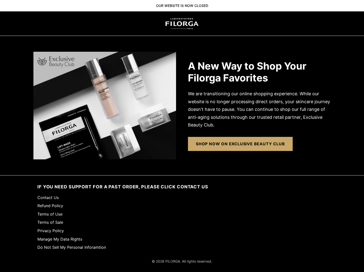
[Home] (182, 23)
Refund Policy (50, 205)
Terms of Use (49, 214)
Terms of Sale (50, 222)
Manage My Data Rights (59, 239)
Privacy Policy (50, 230)
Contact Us (48, 197)
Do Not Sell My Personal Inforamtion (71, 247)
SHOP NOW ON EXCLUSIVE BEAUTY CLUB (240, 143)
